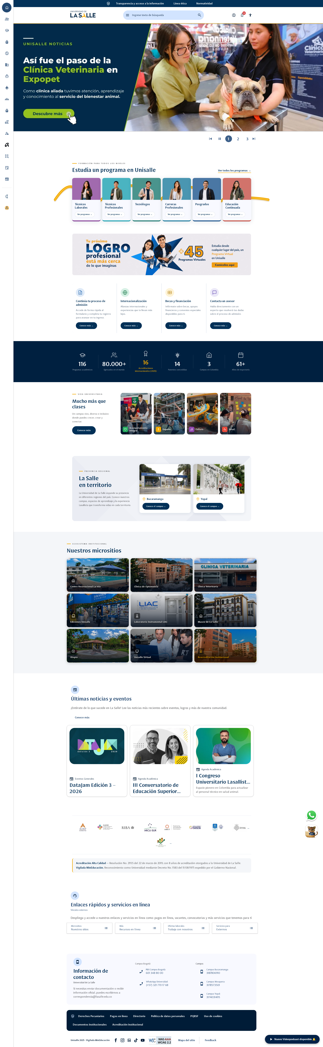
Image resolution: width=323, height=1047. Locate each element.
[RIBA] (127, 827)
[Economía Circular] (195, 827)
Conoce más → (86, 325)
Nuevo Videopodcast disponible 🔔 (295, 1039)
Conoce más (84, 430)
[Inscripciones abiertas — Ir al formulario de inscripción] (161, 254)
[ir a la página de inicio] (83, 15)
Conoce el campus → (156, 506)
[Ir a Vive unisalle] (6, 145)
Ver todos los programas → (234, 170)
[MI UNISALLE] (6, 208)
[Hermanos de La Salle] (240, 827)
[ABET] (173, 827)
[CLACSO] (105, 827)
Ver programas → (84, 214)
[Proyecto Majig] (161, 842)
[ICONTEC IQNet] (218, 827)
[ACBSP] (82, 827)
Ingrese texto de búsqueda (148, 15)
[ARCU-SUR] (150, 827)
